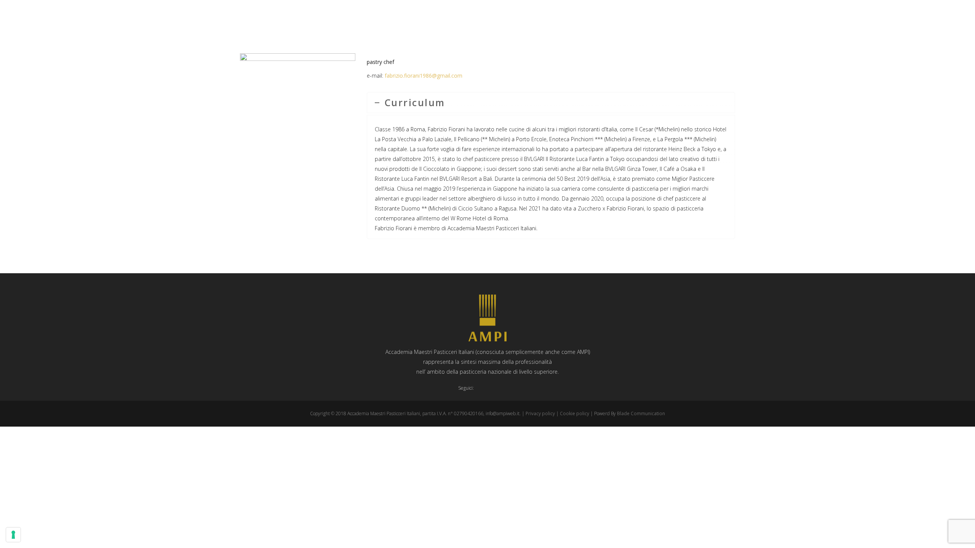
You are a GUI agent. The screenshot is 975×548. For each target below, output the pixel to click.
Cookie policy (574, 413)
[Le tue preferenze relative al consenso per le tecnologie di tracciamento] (13, 534)
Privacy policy (540, 413)
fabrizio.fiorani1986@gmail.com (423, 75)
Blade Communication (641, 413)
